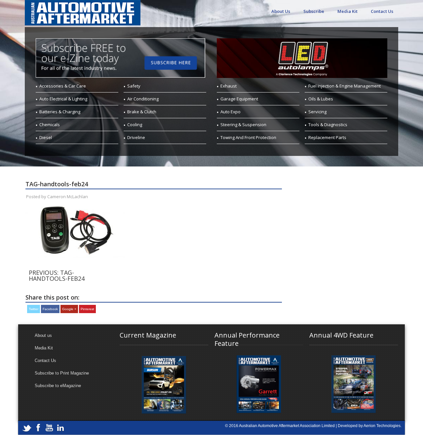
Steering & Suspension (243, 124)
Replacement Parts (327, 137)
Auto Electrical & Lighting (63, 99)
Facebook (50, 309)
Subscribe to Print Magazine (62, 373)
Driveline (136, 137)
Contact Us (382, 11)
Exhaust (228, 86)
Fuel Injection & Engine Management (344, 86)
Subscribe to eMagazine (58, 385)
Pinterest (87, 309)
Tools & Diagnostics (327, 124)
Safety (133, 86)
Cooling (134, 124)
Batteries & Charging (59, 112)
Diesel (45, 137)
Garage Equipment (239, 99)
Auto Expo (230, 112)
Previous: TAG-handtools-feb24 (57, 275)
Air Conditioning (143, 99)
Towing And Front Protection (248, 137)
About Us (280, 11)
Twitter (33, 309)
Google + (69, 309)
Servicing (317, 112)
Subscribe (313, 11)
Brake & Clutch (141, 112)
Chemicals (49, 124)
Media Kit (347, 11)
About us (43, 335)
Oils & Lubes (320, 99)
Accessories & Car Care (62, 86)
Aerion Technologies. (383, 425)
